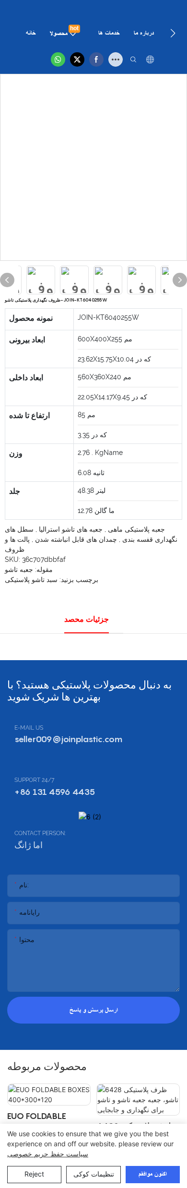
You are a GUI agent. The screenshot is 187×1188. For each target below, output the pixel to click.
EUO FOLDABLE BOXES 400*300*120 (36, 1123)
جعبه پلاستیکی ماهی (135, 529)
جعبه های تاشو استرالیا (70, 529)
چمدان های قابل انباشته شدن (75, 539)
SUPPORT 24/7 (34, 780)
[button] (172, 33)
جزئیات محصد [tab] (86, 619)
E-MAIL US (28, 727)
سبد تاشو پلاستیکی (31, 579)
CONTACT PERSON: (40, 833)
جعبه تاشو (19, 569)
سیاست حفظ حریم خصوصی (47, 1154)
